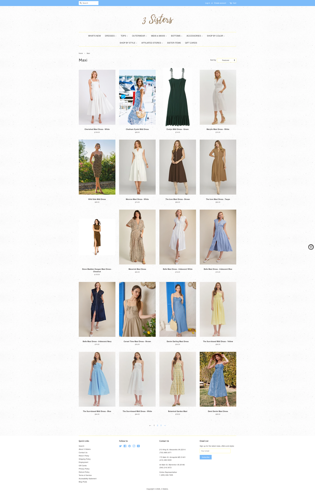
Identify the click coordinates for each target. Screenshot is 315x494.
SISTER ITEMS (174, 42)
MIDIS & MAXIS (158, 35)
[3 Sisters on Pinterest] (129, 446)
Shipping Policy (85, 459)
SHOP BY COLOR (215, 35)
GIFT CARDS (191, 42)
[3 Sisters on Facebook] (125, 446)
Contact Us (83, 452)
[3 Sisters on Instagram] (134, 446)
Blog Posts (83, 481)
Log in (207, 3)
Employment (83, 462)
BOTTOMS (176, 35)
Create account (220, 3)
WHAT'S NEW (94, 35)
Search (81, 446)
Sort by (213, 60)
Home (81, 53)
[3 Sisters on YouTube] (138, 446)
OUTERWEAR (139, 35)
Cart (234, 3)
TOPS (123, 35)
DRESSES (110, 35)
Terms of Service (85, 475)
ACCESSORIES (194, 35)
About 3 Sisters (85, 449)
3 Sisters (164, 489)
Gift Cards (83, 465)
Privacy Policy (84, 468)
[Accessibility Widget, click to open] (311, 247)
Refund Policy (84, 472)
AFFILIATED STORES (151, 42)
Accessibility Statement (87, 478)
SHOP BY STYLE (128, 42)
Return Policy (84, 455)
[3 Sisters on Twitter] (120, 446)
